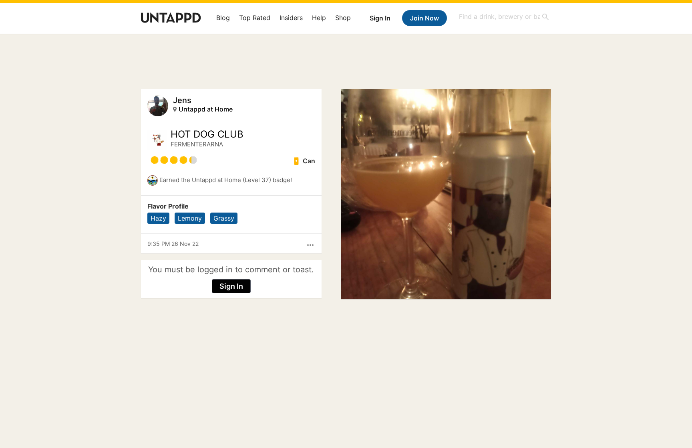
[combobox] (504, 17)
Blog (223, 18)
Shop (343, 18)
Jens (182, 100)
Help (319, 18)
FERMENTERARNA (197, 144)
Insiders (291, 18)
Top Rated (254, 18)
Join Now (424, 18)
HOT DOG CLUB (207, 134)
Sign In (380, 18)
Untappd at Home (206, 109)
